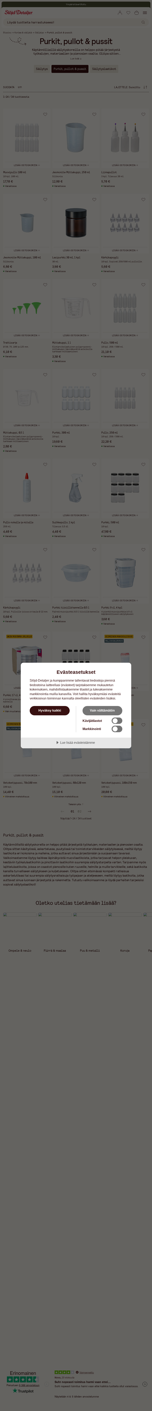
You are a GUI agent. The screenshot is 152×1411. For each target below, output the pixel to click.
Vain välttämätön (102, 710)
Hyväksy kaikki (49, 710)
